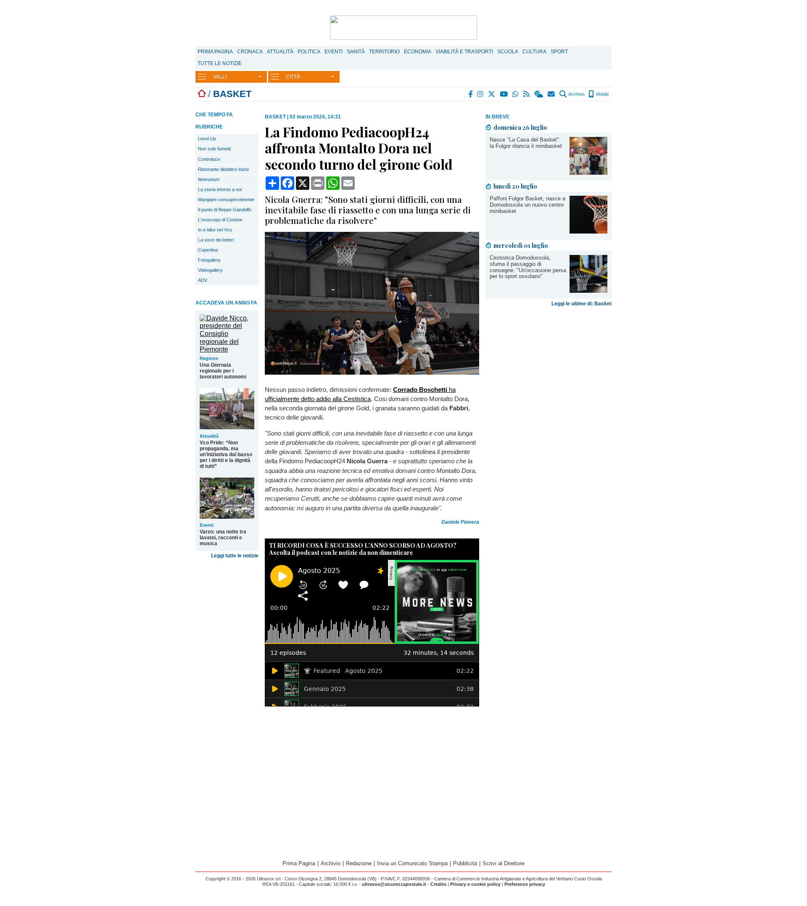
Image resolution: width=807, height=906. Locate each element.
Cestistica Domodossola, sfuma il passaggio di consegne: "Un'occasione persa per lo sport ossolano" (528, 267)
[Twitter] (492, 94)
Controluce (209, 159)
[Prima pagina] (202, 94)
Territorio (384, 52)
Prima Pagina (215, 52)
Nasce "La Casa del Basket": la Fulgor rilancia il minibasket (526, 143)
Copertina (208, 249)
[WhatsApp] (516, 94)
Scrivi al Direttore (504, 863)
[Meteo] (539, 94)
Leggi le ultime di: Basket (581, 304)
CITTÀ (293, 77)
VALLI (220, 77)
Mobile (602, 94)
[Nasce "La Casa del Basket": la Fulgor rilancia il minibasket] (588, 172)
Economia (417, 52)
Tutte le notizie (220, 63)
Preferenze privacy (524, 884)
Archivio (576, 94)
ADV (202, 280)
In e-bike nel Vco (215, 229)
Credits (438, 884)
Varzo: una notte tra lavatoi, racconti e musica (223, 537)
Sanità (356, 52)
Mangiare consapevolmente (226, 199)
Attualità (280, 52)
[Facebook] (470, 94)
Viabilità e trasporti (464, 52)
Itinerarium (208, 179)
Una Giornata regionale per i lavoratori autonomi (223, 371)
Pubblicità (465, 863)
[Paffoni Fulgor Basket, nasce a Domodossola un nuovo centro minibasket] (588, 231)
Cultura (534, 52)
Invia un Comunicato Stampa (412, 863)
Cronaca (250, 52)
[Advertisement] (548, 375)
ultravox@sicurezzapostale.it (394, 884)
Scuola (507, 52)
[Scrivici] (552, 94)
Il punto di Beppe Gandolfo (224, 209)
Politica (309, 52)
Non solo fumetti (214, 148)
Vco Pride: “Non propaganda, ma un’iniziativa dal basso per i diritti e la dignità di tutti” (226, 454)
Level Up (207, 138)
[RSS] (526, 94)
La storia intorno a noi (220, 189)
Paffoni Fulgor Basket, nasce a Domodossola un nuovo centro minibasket (527, 204)
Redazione (359, 863)
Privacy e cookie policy (475, 884)
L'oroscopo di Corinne (220, 219)
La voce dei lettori (216, 239)
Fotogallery (209, 260)
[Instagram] (480, 94)
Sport (559, 52)
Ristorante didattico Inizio (223, 169)
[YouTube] (504, 94)
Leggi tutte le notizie (234, 556)
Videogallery (210, 270)
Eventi (333, 52)
